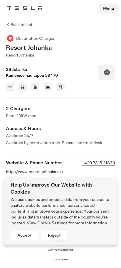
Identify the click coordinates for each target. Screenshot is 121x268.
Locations (61, 259)
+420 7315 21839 (98, 163)
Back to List (21, 24)
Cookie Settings (52, 223)
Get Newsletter (60, 250)
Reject (54, 235)
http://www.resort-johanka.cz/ (34, 171)
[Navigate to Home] (24, 8)
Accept (24, 235)
